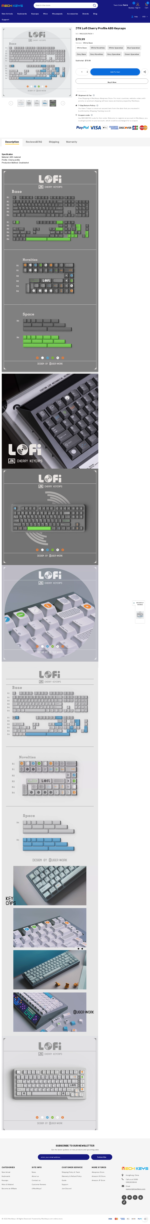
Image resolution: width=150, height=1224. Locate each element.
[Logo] (16, 5)
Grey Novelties (96, 54)
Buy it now (112, 82)
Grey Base (81, 54)
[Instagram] (135, 1197)
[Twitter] (129, 1197)
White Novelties (98, 48)
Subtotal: (80, 60)
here (125, 5)
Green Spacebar (132, 54)
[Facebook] (124, 1197)
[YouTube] (140, 1197)
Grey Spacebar (114, 54)
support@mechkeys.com (135, 1189)
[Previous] (11, 103)
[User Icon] (138, 4)
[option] (37, 62)
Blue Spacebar (133, 48)
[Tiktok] (124, 1202)
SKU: (77, 34)
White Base (82, 48)
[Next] (63, 103)
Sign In (137, 8)
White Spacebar (116, 48)
